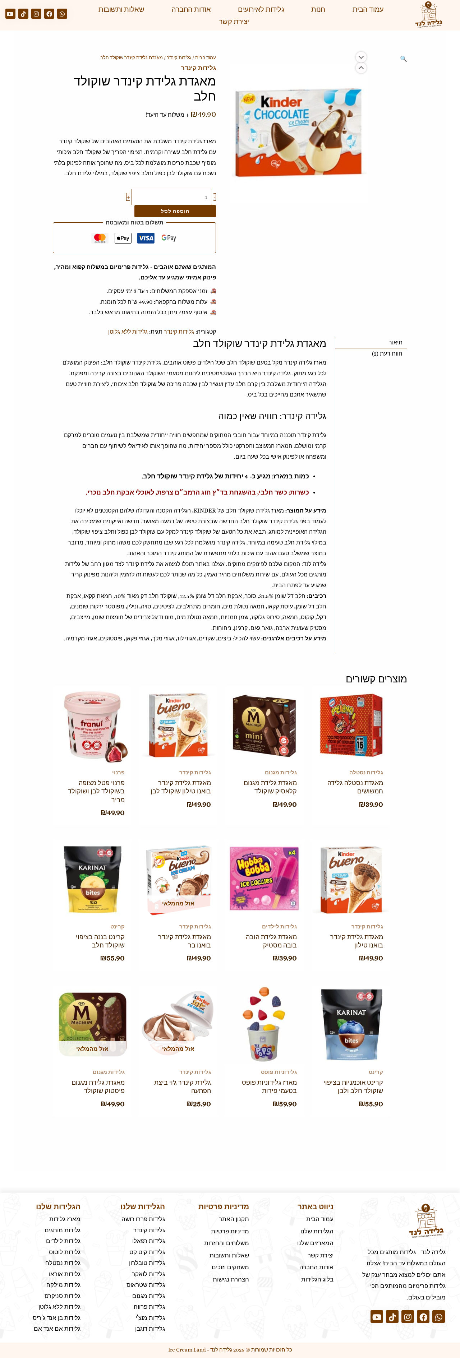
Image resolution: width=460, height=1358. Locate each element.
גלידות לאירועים (261, 9)
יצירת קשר (234, 21)
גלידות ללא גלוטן (128, 331)
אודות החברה (191, 9)
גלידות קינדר (179, 57)
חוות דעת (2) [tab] (387, 353)
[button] (403, 58)
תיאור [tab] (395, 342)
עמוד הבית (368, 9)
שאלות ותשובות (121, 9)
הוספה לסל (175, 211)
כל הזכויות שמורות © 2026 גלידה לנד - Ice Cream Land (230, 1350)
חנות (318, 9)
